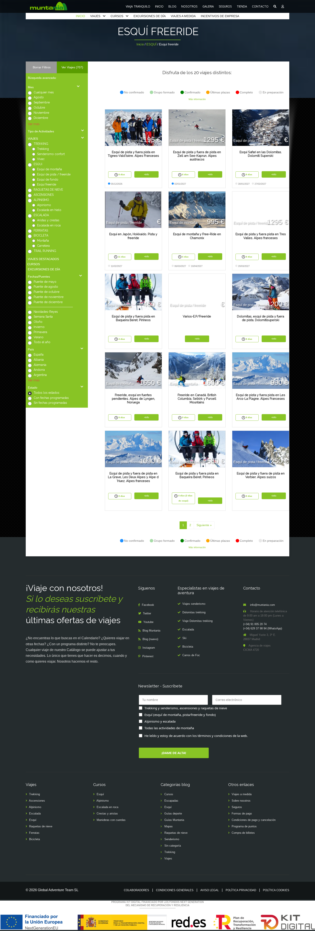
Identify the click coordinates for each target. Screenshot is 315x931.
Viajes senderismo (193, 603)
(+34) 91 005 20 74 (255, 624)
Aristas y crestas (48, 220)
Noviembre (41, 112)
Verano (39, 337)
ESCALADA (41, 215)
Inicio (140, 44)
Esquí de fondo (47, 179)
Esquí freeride (46, 184)
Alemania (40, 365)
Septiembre (42, 102)
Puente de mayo (45, 281)
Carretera (43, 245)
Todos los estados (46, 392)
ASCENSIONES (44, 194)
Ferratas (34, 832)
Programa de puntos (244, 826)
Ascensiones (37, 800)
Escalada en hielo (49, 210)
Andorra (39, 369)
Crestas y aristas (107, 813)
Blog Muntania (151, 630)
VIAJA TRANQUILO (138, 6)
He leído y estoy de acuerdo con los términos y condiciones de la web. (196, 735)
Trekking (43, 149)
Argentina (40, 375)
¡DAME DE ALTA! (174, 753)
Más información (197, 99)
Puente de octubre (46, 291)
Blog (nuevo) (150, 639)
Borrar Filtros (42, 67)
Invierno (39, 327)
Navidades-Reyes (46, 311)
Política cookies (276, 890)
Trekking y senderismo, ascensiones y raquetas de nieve (185, 708)
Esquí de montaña (49, 169)
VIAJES (95, 16)
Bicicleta (187, 646)
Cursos (168, 794)
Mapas (168, 826)
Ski (184, 638)
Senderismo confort (51, 154)
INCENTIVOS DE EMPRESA (220, 16)
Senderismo (171, 839)
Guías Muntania (174, 820)
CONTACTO (260, 6)
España (39, 354)
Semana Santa (43, 316)
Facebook (148, 604)
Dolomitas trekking (194, 612)
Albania (39, 359)
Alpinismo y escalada (160, 721)
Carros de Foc (191, 655)
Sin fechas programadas (50, 402)
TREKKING (41, 143)
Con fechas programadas (51, 398)
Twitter (147, 613)
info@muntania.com (262, 604)
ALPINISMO (41, 200)
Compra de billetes (243, 832)
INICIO (159, 6)
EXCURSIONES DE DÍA (150, 16)
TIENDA (242, 6)
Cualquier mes (44, 92)
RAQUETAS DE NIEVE (48, 189)
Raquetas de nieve (40, 826)
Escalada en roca (49, 225)
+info (146, 174)
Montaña (43, 240)
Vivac (41, 159)
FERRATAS (41, 230)
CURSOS (117, 16)
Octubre (39, 107)
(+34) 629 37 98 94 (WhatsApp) (262, 628)
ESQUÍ (151, 44)
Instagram (148, 647)
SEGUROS (225, 6)
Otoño (38, 321)
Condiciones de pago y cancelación (254, 820)
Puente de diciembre (48, 302)
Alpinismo (44, 205)
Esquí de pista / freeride (53, 174)
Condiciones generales (175, 890)
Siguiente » (204, 525)
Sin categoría (172, 845)
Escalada (188, 629)
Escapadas (171, 800)
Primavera (40, 332)
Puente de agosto (46, 286)
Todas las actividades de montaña (169, 728)
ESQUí (38, 164)
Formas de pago (242, 813)
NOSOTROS (189, 6)
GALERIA (208, 6)
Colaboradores (136, 890)
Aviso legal (209, 890)
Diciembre (41, 118)
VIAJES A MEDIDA (183, 16)
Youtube (148, 622)
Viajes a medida (242, 794)
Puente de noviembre (48, 297)
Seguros (237, 807)
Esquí (32, 820)
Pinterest (147, 656)
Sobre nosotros (241, 800)
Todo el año (42, 342)
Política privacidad (241, 890)
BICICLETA (41, 235)
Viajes (168, 858)
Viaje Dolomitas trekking (197, 621)
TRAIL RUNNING (45, 251)
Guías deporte (173, 813)
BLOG (172, 6)
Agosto (39, 97)
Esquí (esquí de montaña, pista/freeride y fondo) (180, 714)
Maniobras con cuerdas (111, 820)
